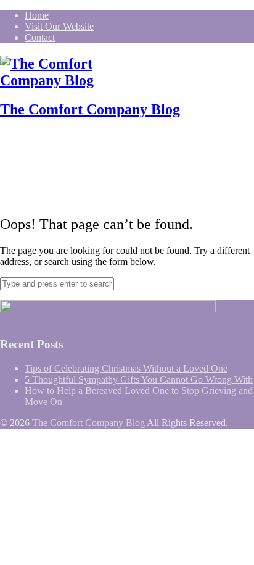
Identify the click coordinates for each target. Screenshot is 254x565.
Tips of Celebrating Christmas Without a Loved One (126, 368)
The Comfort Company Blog (90, 109)
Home (37, 15)
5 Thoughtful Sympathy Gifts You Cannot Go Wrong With (139, 379)
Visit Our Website (59, 26)
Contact (40, 37)
